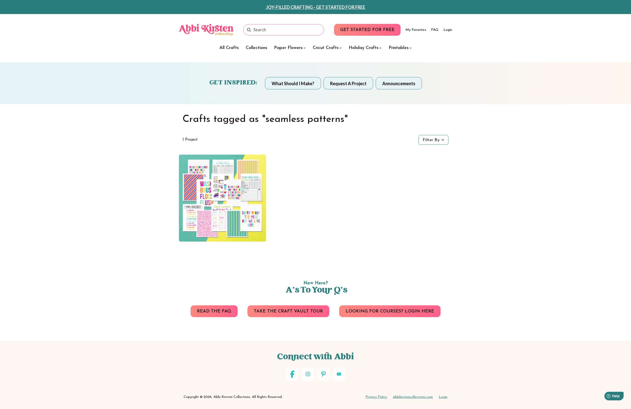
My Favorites (415, 30)
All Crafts (229, 48)
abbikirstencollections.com (413, 397)
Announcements (398, 83)
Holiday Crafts (364, 48)
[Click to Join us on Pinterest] (323, 374)
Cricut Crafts (326, 48)
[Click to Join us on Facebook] (292, 374)
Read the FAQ (214, 311)
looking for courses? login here (390, 311)
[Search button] (249, 30)
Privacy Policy (376, 397)
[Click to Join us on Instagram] (307, 374)
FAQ (434, 30)
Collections (256, 48)
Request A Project (348, 83)
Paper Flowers (288, 48)
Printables (399, 48)
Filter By (431, 140)
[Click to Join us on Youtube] (339, 374)
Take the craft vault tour (288, 311)
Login (447, 30)
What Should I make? (293, 83)
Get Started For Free (367, 30)
